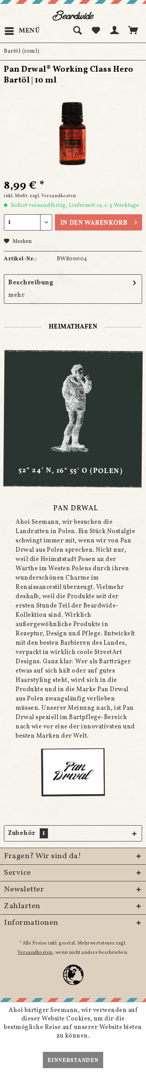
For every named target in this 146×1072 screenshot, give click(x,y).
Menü (29, 30)
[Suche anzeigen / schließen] (77, 31)
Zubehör (26, 833)
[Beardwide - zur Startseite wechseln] (73, 15)
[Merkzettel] (96, 31)
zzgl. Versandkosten (53, 196)
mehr (16, 295)
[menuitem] (22, 31)
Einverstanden (72, 1060)
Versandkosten (35, 953)
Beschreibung (30, 283)
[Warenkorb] (133, 31)
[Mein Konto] (115, 31)
